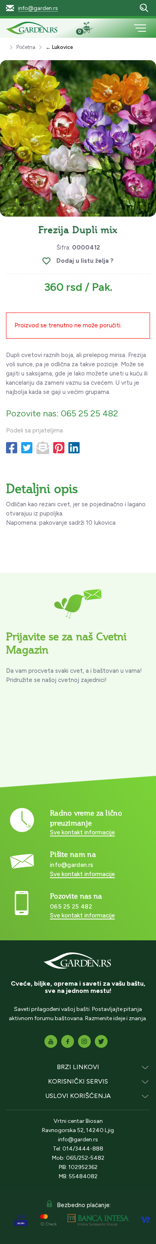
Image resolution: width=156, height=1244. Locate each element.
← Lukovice (59, 47)
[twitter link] (101, 1041)
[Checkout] (90, 29)
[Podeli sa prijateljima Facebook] (11, 448)
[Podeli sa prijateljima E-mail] (42, 448)
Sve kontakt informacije (82, 832)
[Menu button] (140, 28)
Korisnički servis (78, 1081)
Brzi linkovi (78, 1067)
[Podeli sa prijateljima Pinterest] (58, 448)
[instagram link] (84, 1041)
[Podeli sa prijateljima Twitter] (26, 448)
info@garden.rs (38, 8)
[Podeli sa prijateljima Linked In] (74, 448)
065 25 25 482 (71, 906)
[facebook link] (67, 1041)
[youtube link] (50, 1041)
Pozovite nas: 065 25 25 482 (62, 413)
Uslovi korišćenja (78, 1096)
